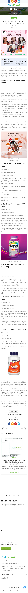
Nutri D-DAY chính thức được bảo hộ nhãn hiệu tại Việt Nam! (14, 461)
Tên (2, 525)
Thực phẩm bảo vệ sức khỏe (13, 417)
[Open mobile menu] (1, 4)
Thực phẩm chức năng (14, 419)
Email (2, 530)
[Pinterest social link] (15, 423)
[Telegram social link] (19, 423)
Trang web (3, 536)
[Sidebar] (1, 179)
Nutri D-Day (14, 411)
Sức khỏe (14, 18)
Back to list (14, 428)
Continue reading (14, 472)
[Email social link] (12, 423)
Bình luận (3, 509)
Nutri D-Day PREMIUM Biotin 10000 (14, 414)
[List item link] (14, 570)
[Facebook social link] (9, 423)
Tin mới (14, 457)
